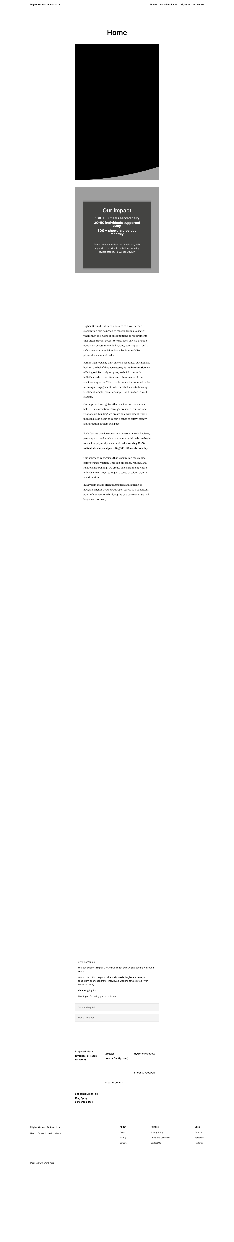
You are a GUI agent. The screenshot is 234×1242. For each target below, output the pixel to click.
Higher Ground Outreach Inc (45, 4)
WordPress (49, 1163)
